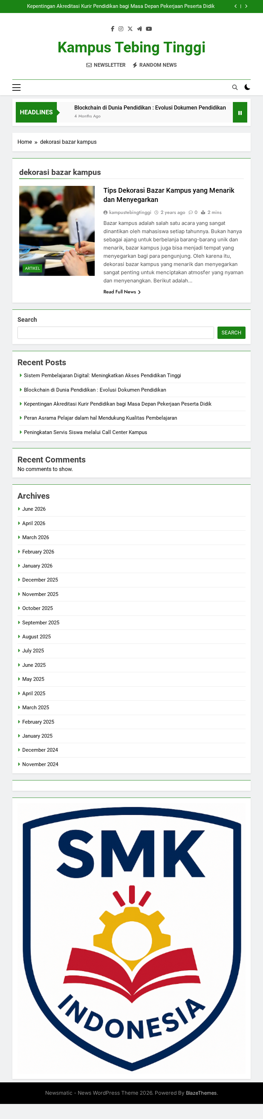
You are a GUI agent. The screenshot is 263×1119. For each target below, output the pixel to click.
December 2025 (40, 580)
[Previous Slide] (235, 6)
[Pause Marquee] (240, 112)
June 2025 (34, 665)
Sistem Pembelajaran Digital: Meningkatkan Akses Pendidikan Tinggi (102, 375)
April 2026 (33, 523)
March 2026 (35, 537)
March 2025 (35, 707)
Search (27, 319)
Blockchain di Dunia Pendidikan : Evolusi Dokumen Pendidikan (134, 107)
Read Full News (119, 291)
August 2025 (36, 637)
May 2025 (33, 679)
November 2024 (40, 764)
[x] (130, 29)
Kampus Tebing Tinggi (131, 47)
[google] (139, 29)
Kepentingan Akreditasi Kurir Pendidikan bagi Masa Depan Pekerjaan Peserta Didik (121, 6)
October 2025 (37, 608)
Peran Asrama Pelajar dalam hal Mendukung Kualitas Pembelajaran (100, 418)
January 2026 (37, 566)
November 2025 (40, 594)
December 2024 (40, 750)
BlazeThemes (201, 1093)
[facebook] (112, 29)
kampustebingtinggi (130, 212)
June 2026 (34, 509)
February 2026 (38, 552)
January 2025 (37, 736)
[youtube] (149, 29)
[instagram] (120, 29)
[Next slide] (246, 6)
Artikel (32, 268)
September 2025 (40, 623)
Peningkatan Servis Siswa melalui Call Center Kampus (85, 432)
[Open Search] (235, 87)
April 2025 (33, 693)
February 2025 (38, 722)
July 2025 (33, 651)
